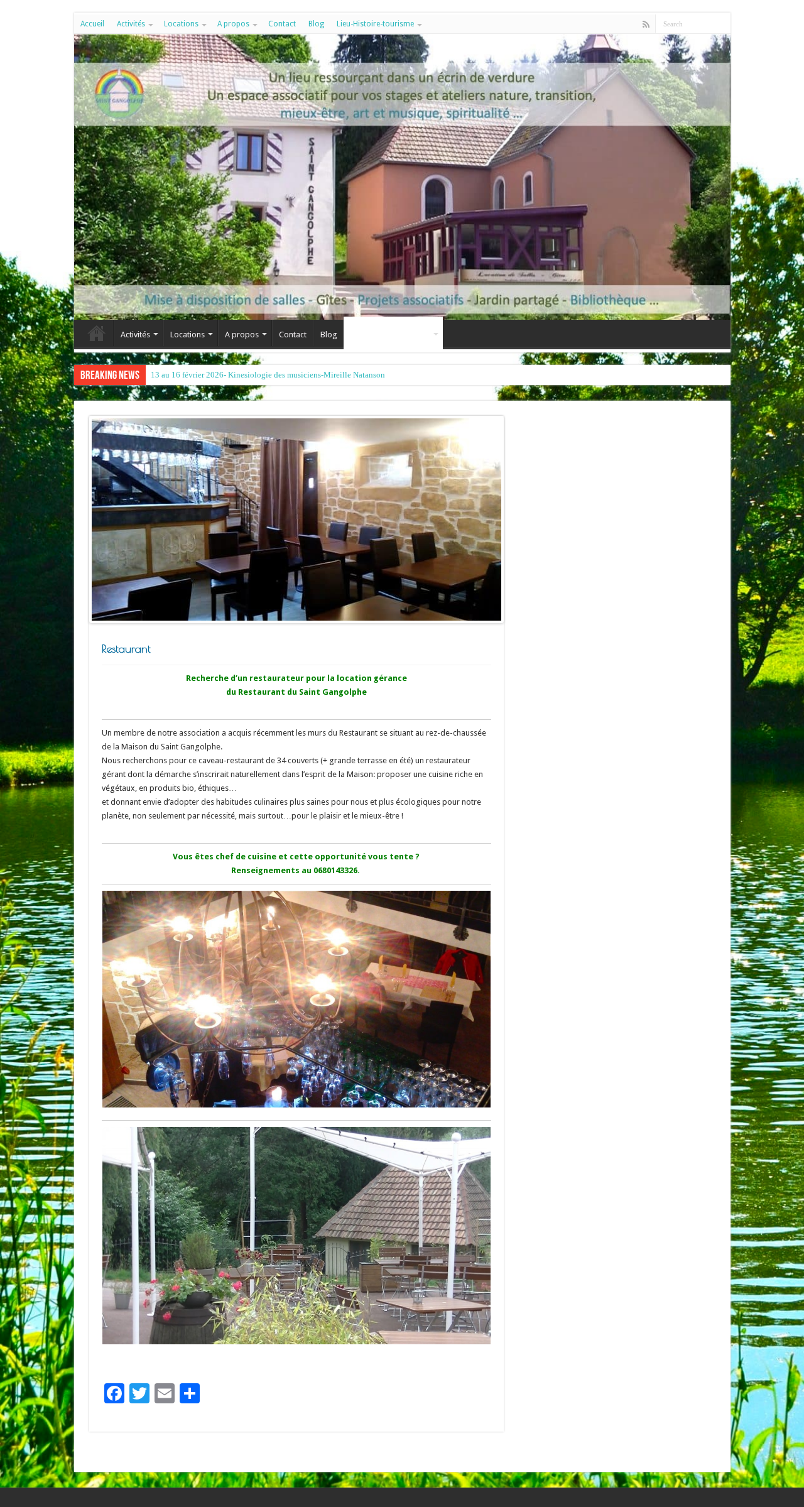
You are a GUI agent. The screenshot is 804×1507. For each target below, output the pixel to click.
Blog (316, 23)
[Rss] (646, 24)
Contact (282, 23)
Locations (181, 23)
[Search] (721, 23)
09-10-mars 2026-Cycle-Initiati (204, 374)
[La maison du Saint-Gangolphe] (402, 177)
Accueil (92, 23)
